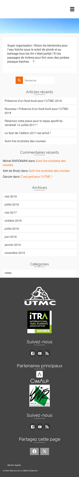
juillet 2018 (12, 204)
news (8, 273)
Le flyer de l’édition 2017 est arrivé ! (28, 133)
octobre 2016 (13, 220)
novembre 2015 (15, 253)
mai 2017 (11, 212)
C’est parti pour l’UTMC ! (36, 176)
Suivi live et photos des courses (25, 141)
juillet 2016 (12, 228)
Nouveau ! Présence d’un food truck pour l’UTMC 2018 (37, 111)
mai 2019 (11, 196)
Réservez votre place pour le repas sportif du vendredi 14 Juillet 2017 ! (34, 123)
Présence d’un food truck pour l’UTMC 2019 (33, 101)
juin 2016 (11, 236)
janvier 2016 (13, 245)
